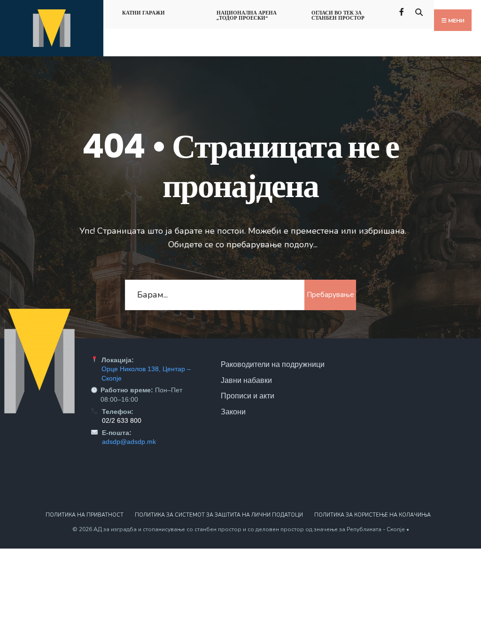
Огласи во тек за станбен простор (338, 15)
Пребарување (330, 294)
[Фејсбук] (402, 11)
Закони (233, 411)
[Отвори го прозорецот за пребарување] (419, 11)
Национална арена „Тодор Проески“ (247, 15)
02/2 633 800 (121, 420)
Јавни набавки (246, 380)
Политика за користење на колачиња (372, 515)
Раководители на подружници (273, 364)
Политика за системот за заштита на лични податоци (219, 515)
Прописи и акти (247, 395)
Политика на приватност (85, 515)
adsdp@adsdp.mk (129, 441)
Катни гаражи (143, 12)
